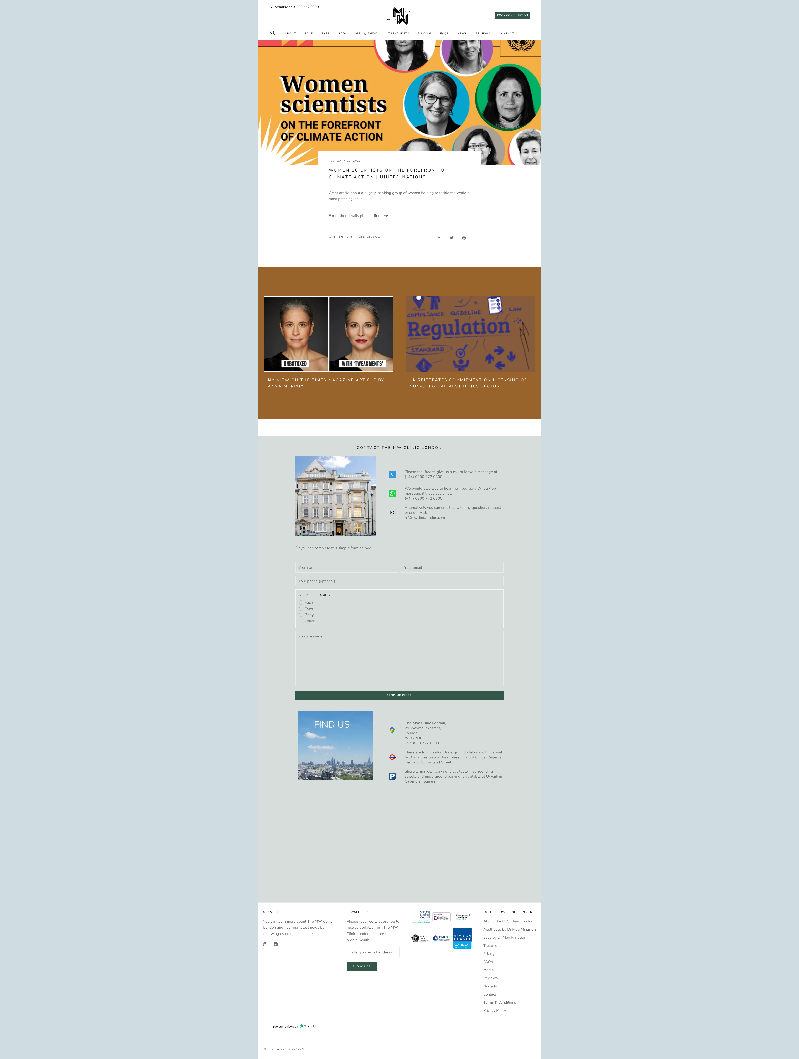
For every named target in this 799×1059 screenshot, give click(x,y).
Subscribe (362, 966)
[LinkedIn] (276, 944)
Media (488, 969)
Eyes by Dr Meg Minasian (504, 937)
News (462, 33)
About (290, 33)
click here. (380, 215)
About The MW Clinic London (508, 921)
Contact (506, 33)
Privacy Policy (494, 1010)
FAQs (444, 33)
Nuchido (490, 986)
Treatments (398, 33)
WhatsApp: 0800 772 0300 (296, 7)
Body (342, 33)
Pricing (425, 33)
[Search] (272, 32)
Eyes (326, 33)
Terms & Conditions (499, 1002)
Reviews (483, 33)
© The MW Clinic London (284, 1048)
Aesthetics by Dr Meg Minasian (509, 929)
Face (309, 33)
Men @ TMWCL (368, 33)
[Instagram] (265, 944)
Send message (399, 695)
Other (309, 620)
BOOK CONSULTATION (512, 15)
